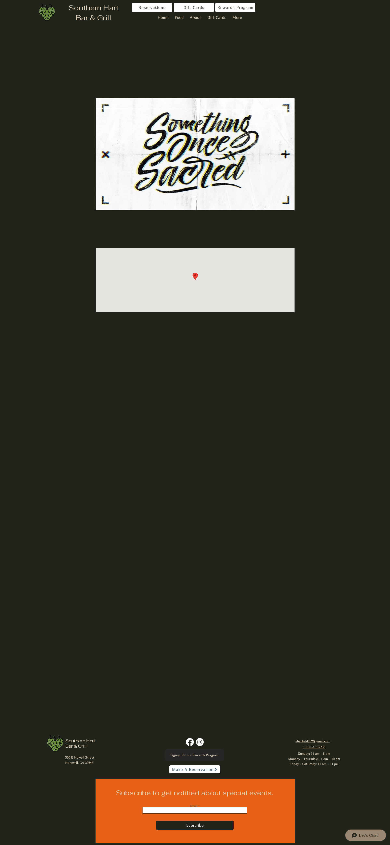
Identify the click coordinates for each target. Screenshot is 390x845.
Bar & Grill (93, 17)
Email (194, 805)
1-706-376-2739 (314, 747)
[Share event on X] (121, 336)
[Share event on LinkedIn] (131, 336)
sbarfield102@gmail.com (312, 741)
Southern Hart (93, 7)
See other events (195, 79)
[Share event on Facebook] (111, 336)
